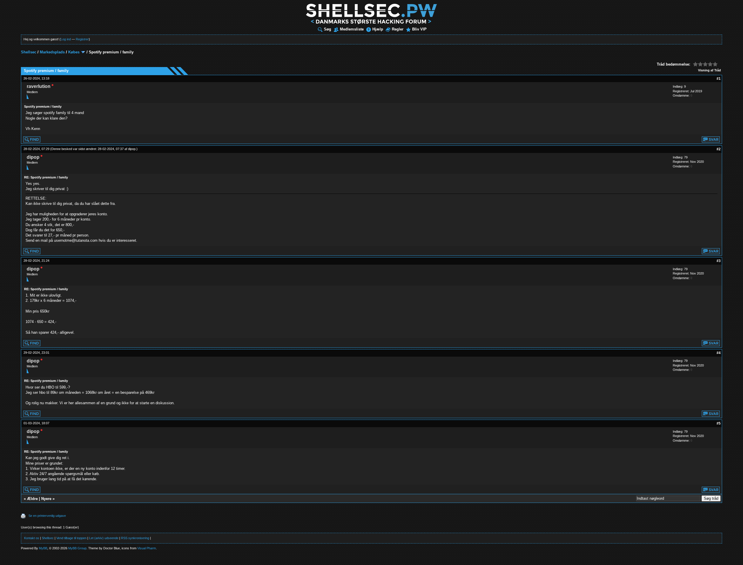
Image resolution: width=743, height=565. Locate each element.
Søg (327, 29)
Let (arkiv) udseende (103, 538)
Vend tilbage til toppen (71, 538)
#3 (719, 261)
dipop (132, 149)
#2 (719, 149)
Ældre (32, 499)
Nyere (46, 499)
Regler (397, 29)
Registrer (82, 39)
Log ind (66, 39)
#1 (719, 79)
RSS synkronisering (135, 538)
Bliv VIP (419, 29)
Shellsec (28, 52)
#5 (719, 423)
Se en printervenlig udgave (47, 515)
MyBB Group (77, 548)
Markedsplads (52, 52)
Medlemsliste (352, 29)
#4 (719, 353)
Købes (74, 52)
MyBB (43, 548)
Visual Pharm (146, 548)
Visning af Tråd (709, 70)
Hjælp (377, 29)
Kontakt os (31, 538)
